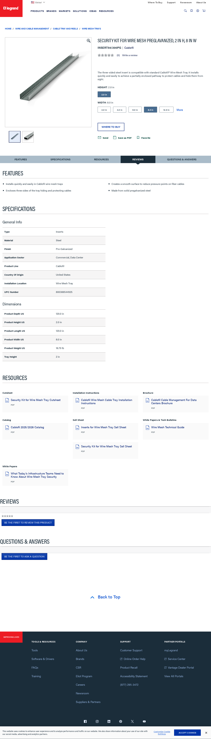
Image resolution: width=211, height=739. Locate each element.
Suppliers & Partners (88, 702)
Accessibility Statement (134, 676)
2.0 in (104, 109)
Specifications (60, 159)
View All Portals (173, 676)
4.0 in (119, 109)
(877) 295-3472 (129, 684)
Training (36, 676)
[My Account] (198, 10)
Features (20, 160)
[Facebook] (85, 721)
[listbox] (48, 82)
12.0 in (166, 109)
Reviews (137, 159)
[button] (88, 40)
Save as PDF (124, 137)
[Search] (185, 10)
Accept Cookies (187, 732)
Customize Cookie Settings (162, 732)
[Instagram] (97, 721)
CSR (78, 667)
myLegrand (171, 650)
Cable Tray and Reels (65, 28)
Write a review (129, 55)
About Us (81, 650)
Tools (35, 650)
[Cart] (204, 10)
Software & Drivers (43, 659)
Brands (80, 659)
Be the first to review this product (29, 523)
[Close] (206, 733)
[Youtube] (144, 721)
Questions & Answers (181, 159)
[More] (180, 109)
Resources (101, 159)
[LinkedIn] (109, 721)
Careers (80, 684)
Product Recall (128, 667)
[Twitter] (132, 721)
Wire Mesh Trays (91, 28)
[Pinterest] (120, 721)
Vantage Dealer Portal (181, 667)
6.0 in (135, 109)
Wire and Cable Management (32, 28)
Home (8, 28)
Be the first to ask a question (24, 556)
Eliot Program (84, 676)
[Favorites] (191, 10)
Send (105, 137)
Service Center (176, 659)
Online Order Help (134, 659)
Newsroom (82, 693)
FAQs (35, 667)
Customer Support (131, 650)
